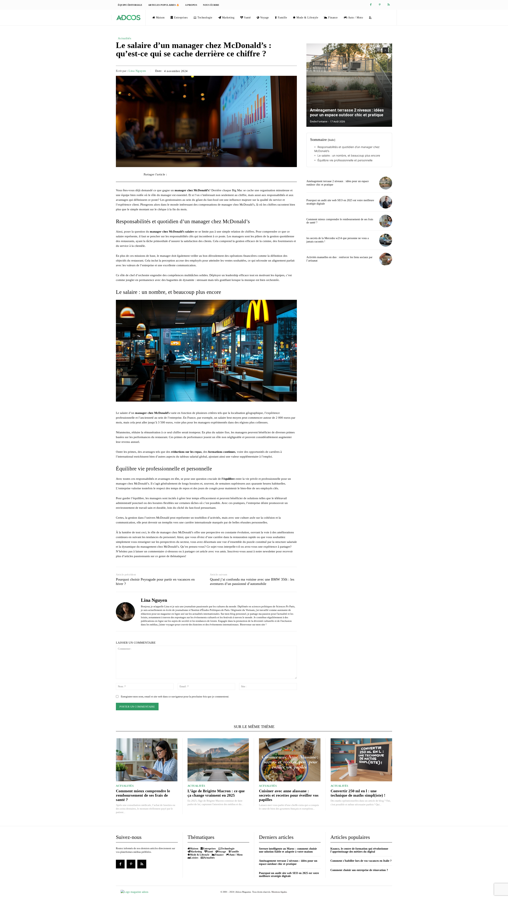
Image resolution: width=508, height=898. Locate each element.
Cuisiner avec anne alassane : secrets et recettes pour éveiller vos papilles (288, 795)
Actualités (124, 38)
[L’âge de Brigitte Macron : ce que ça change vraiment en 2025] (218, 759)
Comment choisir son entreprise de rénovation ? (359, 870)
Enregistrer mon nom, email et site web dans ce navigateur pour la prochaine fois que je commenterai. (175, 696)
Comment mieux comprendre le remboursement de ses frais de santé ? (143, 795)
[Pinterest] (379, 4)
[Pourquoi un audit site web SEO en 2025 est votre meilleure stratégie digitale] (385, 202)
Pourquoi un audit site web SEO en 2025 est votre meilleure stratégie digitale (289, 875)
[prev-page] (378, 50)
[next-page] (385, 50)
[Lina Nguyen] (125, 611)
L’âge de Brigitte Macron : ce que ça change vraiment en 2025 (216, 793)
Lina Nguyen (137, 70)
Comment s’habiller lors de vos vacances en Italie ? (361, 860)
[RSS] (388, 4)
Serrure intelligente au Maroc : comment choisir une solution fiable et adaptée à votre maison (288, 850)
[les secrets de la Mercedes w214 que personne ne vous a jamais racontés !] (385, 240)
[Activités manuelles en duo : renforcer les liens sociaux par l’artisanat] (385, 259)
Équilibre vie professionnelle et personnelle (345, 160)
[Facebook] (370, 4)
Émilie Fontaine (318, 121)
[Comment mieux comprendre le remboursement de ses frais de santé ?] (385, 221)
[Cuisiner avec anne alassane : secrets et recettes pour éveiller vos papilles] (289, 759)
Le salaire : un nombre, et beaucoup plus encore (349, 155)
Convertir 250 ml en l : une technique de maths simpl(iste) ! (358, 793)
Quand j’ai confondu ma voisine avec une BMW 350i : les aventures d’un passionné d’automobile (252, 581)
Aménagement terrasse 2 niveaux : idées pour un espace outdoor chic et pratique (347, 112)
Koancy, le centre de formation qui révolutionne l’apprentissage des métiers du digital (359, 850)
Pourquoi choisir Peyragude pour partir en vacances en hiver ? (155, 581)
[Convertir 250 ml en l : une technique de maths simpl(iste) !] (361, 759)
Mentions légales (279, 892)
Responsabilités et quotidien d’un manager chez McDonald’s (347, 149)
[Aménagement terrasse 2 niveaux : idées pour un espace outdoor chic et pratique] (349, 85)
